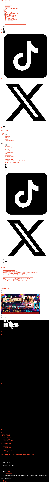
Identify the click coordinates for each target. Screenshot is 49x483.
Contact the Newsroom (11, 8)
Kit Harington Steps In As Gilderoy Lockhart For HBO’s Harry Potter (15, 274)
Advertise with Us (6, 439)
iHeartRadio (5, 481)
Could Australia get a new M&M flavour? (10, 271)
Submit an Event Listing (11, 15)
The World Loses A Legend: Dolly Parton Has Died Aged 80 (14, 273)
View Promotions (5, 288)
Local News (8, 5)
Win (4, 10)
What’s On (8, 14)
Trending (7, 6)
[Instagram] (4, 32)
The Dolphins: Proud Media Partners (15, 24)
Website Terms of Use (7, 450)
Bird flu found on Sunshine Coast (9, 270)
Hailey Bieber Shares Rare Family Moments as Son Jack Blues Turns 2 (16, 278)
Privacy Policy (6, 446)
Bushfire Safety (10, 18)
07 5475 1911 (9, 471)
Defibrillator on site (11, 16)
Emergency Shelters (11, 21)
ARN (4, 480)
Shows (5, 2)
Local (4, 11)
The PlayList (8, 12)
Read (4, 4)
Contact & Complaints (7, 437)
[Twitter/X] (25, 124)
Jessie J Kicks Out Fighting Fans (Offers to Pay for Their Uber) (15, 280)
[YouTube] (4, 127)
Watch (5, 9)
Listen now (4, 130)
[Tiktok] (25, 78)
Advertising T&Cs (6, 448)
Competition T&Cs (7, 447)
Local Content (6, 451)
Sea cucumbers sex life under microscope (11, 279)
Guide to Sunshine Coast (12, 13)
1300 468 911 (9, 473)
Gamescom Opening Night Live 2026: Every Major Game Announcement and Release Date (20, 272)
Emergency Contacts (11, 19)
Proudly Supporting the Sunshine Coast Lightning (19, 23)
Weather (7, 7)
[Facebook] (4, 29)
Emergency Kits (9, 20)
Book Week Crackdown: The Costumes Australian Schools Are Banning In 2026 (18, 277)
